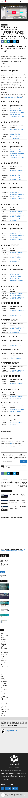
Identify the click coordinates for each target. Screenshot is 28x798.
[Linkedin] (8, 41)
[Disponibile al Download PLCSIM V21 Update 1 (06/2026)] (4, 508)
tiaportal (4, 696)
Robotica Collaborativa (3, 679)
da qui (14, 435)
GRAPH (6, 654)
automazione (18, 466)
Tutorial (4, 706)
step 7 (3, 694)
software (6, 691)
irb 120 (6, 660)
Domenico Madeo (5, 38)
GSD (1, 656)
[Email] (11, 41)
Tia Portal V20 (4, 704)
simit (2, 691)
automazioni (3, 637)
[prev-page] (2, 513)
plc (5, 467)
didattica (23, 466)
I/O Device (2, 658)
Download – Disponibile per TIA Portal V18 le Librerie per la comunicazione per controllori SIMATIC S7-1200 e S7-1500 (7, 484)
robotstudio (4, 681)
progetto (2, 670)
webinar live (3, 711)
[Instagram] (6, 788)
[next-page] (4, 513)
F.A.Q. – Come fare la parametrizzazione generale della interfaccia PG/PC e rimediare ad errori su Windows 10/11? (21, 484)
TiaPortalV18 (4, 700)
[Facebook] (2, 41)
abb (2, 633)
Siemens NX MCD (4, 689)
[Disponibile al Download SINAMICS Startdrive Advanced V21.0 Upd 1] (4, 496)
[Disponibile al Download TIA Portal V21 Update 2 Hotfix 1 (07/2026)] (4, 502)
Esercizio (4, 648)
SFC (3, 687)
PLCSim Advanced (4, 666)
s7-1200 (9, 467)
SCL (1, 687)
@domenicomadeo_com (11, 730)
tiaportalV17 (4, 698)
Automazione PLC (8, 4)
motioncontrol (3, 662)
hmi (4, 656)
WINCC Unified (3, 715)
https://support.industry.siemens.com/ (13, 97)
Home (2, 4)
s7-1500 (4, 685)
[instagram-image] (5, 738)
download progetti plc (4, 645)
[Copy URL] (17, 41)
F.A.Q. (3, 467)
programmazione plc (5, 673)
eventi (2, 650)
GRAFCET (2, 654)
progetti (5, 668)
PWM (2, 676)
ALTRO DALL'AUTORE (16, 491)
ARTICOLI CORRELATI (6, 491)
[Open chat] (3, 795)
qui (11, 443)
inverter (2, 660)
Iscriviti (23, 461)
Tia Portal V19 (3, 701)
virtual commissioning (5, 708)
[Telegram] (14, 41)
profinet (2, 668)
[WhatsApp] (5, 41)
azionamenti (3, 639)
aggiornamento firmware (10, 466)
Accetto (15, 797)
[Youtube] (13, 788)
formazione (4, 652)
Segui (24, 731)
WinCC (2, 713)
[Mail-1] (16, 788)
